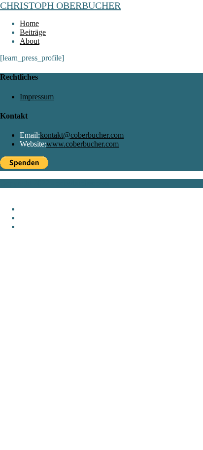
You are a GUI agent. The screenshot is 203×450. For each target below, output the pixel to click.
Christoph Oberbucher (60, 5)
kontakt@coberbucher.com (82, 135)
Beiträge (33, 217)
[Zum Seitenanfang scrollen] (3, 192)
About (29, 226)
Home (29, 209)
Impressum (37, 96)
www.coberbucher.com (82, 144)
